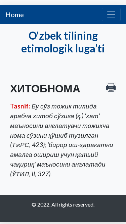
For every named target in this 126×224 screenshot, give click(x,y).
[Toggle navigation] (111, 14)
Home (14, 14)
